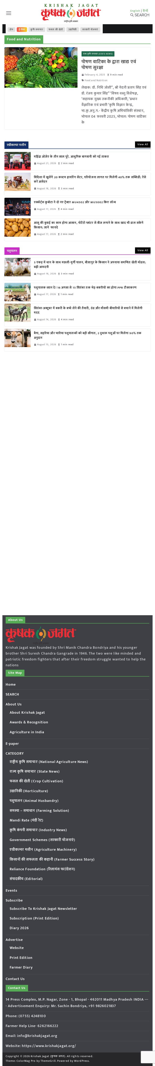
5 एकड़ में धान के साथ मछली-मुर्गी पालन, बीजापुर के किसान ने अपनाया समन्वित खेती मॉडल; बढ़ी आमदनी (90, 264)
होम (11, 29)
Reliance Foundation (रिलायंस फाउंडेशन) (42, 869)
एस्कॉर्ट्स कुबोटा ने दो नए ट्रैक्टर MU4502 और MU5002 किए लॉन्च (75, 202)
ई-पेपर (22, 29)
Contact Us (15, 979)
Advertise (14, 940)
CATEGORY (15, 754)
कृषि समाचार (36, 29)
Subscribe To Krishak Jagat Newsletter (43, 909)
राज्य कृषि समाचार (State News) (98, 53)
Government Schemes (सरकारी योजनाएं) (42, 840)
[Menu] (9, 13)
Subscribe (14, 901)
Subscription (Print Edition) (34, 918)
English (135, 10)
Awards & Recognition (29, 722)
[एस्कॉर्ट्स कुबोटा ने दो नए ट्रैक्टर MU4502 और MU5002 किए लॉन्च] (17, 207)
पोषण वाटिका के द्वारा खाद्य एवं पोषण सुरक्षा (109, 65)
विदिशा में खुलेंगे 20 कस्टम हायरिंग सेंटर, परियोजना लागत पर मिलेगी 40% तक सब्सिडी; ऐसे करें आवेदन (90, 179)
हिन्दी (145, 10)
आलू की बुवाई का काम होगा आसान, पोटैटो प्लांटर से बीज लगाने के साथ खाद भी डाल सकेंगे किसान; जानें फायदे (89, 225)
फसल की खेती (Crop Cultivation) (37, 781)
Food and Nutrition (96, 80)
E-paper (12, 744)
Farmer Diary (21, 968)
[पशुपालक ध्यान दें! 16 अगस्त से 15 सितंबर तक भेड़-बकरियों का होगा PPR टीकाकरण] (17, 292)
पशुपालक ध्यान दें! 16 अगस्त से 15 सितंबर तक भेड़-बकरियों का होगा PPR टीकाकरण (86, 288)
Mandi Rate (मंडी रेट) (27, 820)
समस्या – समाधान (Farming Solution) (39, 811)
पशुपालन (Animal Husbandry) (34, 801)
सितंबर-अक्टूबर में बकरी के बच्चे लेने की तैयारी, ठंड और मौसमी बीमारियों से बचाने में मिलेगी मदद (88, 310)
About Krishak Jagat (27, 713)
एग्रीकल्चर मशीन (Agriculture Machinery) (43, 850)
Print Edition (21, 958)
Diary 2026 (19, 928)
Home (11, 685)
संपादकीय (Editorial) (26, 879)
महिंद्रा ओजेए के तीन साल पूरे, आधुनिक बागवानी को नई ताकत (71, 157)
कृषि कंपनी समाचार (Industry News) (38, 830)
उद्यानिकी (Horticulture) (29, 791)
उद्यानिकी (72, 29)
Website (17, 948)
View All (142, 144)
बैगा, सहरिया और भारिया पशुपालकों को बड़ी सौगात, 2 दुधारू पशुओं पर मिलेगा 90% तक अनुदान (88, 335)
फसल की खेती (56, 29)
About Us (14, 704)
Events (12, 891)
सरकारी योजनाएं (90, 29)
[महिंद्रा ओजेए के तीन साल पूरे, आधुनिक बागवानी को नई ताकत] (17, 161)
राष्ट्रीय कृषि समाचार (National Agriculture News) (49, 762)
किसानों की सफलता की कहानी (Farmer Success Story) (52, 860)
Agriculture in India (27, 732)
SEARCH (12, 694)
